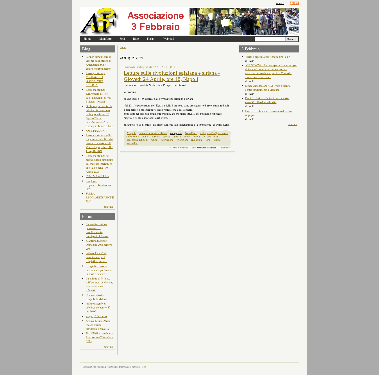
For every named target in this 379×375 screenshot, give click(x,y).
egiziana (156, 136)
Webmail (168, 38)
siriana (217, 139)
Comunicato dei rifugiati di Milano (96, 297)
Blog (136, 38)
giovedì (167, 136)
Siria (208, 139)
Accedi (280, 3)
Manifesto (105, 38)
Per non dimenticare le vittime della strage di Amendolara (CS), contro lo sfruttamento (98, 62)
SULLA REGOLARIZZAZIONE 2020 (100, 197)
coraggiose (176, 133)
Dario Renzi (191, 133)
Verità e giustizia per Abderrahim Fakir (267, 57)
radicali (154, 139)
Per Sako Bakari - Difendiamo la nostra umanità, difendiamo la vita (267, 100)
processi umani (211, 136)
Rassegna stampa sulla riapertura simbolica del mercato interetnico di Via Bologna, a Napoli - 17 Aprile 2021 (99, 143)
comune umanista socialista (153, 133)
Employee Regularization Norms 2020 (98, 185)
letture (187, 136)
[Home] (135, 21)
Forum (151, 38)
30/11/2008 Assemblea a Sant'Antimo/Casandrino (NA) (99, 337)
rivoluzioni (196, 139)
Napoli (197, 136)
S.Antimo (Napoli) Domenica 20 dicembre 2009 (99, 245)
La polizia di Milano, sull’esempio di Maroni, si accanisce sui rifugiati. (99, 284)
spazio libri (132, 143)
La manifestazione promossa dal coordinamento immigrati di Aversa (97, 230)
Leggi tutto (225, 147)
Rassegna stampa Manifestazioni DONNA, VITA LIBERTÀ (95, 79)
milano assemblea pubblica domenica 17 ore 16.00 (98, 307)
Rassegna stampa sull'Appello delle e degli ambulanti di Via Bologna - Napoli (98, 95)
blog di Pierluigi (180, 147)
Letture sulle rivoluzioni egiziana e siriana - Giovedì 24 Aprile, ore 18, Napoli (172, 76)
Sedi (122, 38)
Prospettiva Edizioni (137, 139)
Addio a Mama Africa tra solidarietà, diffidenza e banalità (98, 325)
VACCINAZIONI (95, 131)
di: (247, 61)
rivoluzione (182, 139)
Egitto (145, 136)
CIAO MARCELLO (97, 176)
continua (108, 207)
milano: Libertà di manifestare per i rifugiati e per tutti (96, 257)
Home (87, 38)
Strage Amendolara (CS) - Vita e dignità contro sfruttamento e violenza (268, 88)
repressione (167, 139)
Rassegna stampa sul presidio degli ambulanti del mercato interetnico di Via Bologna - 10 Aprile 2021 (99, 163)
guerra (177, 136)
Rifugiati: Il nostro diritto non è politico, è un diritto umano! (98, 270)
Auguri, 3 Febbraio (96, 316)
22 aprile (131, 133)
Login (193, 147)
